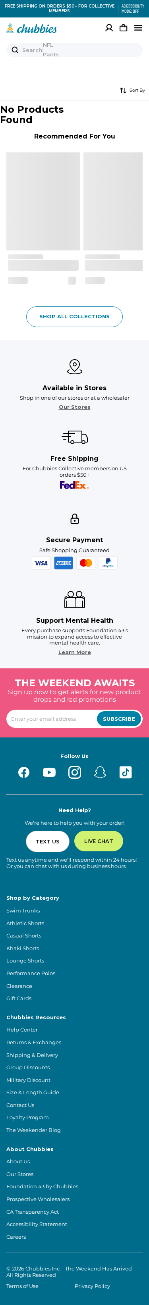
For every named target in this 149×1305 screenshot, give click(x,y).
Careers (16, 1237)
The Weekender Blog (33, 1130)
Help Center (22, 1030)
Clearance (19, 986)
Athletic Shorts (25, 923)
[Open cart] (124, 28)
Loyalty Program (27, 1117)
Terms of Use (22, 1286)
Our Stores (75, 407)
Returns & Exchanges (33, 1042)
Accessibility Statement (36, 1224)
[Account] (109, 28)
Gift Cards (18, 998)
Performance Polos (30, 973)
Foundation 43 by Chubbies (42, 1187)
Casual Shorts (23, 936)
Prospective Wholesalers (38, 1199)
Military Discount (28, 1080)
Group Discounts (28, 1067)
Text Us (48, 841)
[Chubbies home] (31, 27)
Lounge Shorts (25, 961)
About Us (18, 1161)
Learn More (74, 652)
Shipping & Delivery (32, 1055)
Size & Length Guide (32, 1092)
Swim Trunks (23, 911)
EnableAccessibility (130, 9)
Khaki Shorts (22, 948)
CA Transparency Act (32, 1212)
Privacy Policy (92, 1286)
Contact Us (20, 1105)
